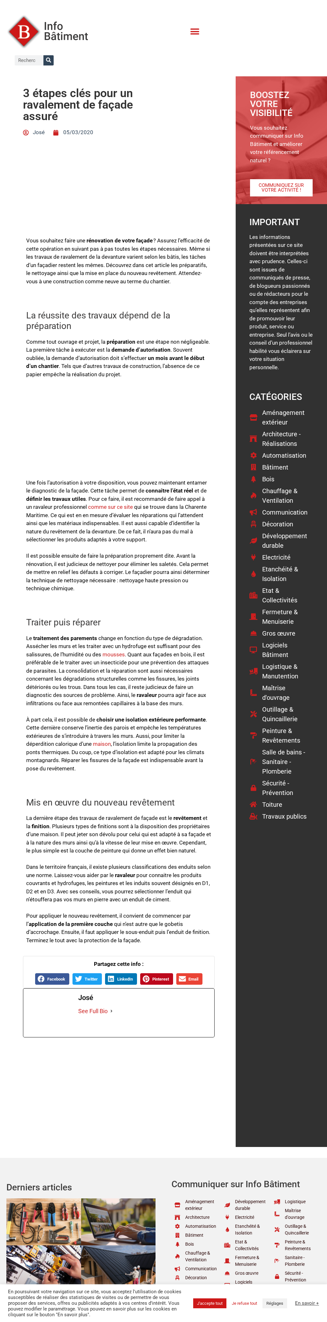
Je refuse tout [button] (244, 1303)
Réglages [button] (274, 1303)
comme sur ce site (110, 507)
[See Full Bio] (111, 1011)
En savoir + (307, 1303)
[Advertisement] (118, 431)
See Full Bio (93, 1011)
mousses (114, 654)
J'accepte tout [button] (210, 1303)
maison (102, 744)
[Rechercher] (48, 60)
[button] (195, 32)
